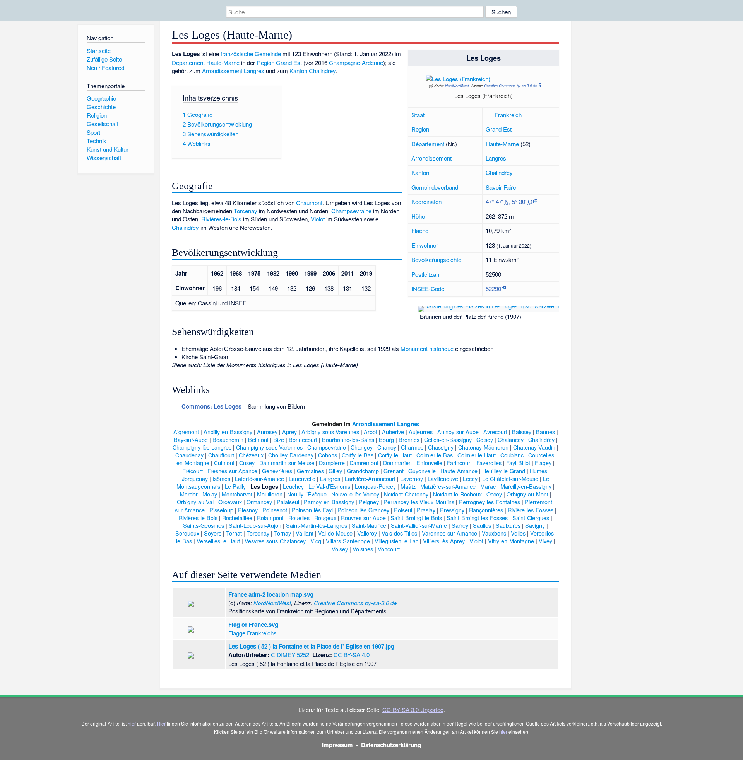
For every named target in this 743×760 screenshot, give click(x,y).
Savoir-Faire (501, 187)
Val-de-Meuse (335, 533)
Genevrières (277, 471)
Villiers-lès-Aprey (444, 541)
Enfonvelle (429, 463)
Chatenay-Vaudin (534, 447)
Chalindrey (499, 172)
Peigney (369, 502)
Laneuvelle (302, 478)
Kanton (420, 172)
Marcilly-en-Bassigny (525, 486)
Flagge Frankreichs (252, 633)
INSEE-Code (427, 288)
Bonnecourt (303, 439)
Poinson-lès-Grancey (363, 510)
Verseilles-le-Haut (218, 541)
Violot (318, 219)
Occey (494, 494)
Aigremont (186, 432)
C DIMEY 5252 (290, 654)
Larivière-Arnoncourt (370, 478)
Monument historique (427, 348)
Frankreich (508, 115)
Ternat (234, 533)
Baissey (521, 432)
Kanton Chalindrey (312, 71)
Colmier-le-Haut (476, 455)
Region (420, 129)
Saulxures (508, 525)
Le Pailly (235, 486)
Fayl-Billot (518, 463)
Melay (209, 494)
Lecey (470, 478)
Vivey (545, 541)
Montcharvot (237, 494)
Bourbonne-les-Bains (348, 439)
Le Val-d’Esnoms (329, 486)
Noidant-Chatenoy (406, 494)
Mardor (189, 494)
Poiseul (403, 510)
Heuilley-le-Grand (503, 471)
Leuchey (293, 486)
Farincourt (459, 463)
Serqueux (187, 533)
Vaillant (304, 533)
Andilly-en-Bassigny (228, 432)
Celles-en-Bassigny (448, 439)
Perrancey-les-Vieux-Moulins (418, 502)
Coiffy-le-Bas (357, 455)
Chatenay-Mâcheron (483, 447)
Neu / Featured (105, 67)
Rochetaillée (237, 518)
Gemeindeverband (434, 187)
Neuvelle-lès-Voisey (355, 494)
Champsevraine (351, 211)
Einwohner (424, 245)
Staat (418, 115)
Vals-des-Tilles (399, 533)
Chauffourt (221, 455)
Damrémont (363, 463)
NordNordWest (457, 85)
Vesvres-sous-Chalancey (275, 541)
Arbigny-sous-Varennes (330, 432)
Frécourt (192, 471)
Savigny (535, 525)
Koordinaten (426, 201)
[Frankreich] (489, 115)
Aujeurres (421, 432)
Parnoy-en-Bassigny (329, 502)
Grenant (393, 471)
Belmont (258, 439)
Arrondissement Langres (233, 71)
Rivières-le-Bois (221, 219)
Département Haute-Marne (206, 62)
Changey (362, 447)
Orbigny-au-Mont (527, 494)
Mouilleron (269, 494)
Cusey (247, 463)
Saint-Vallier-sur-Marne (419, 525)
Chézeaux (251, 455)
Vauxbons (494, 533)
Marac (488, 486)
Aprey (289, 432)
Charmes (412, 447)
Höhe (418, 216)
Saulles (482, 525)
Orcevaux (230, 502)
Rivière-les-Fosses (530, 510)
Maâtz (408, 486)
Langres (496, 158)
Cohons (327, 455)
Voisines (363, 549)
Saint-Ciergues (530, 518)
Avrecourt (495, 432)
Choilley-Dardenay (290, 455)
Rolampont (270, 518)
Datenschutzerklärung (391, 745)
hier (132, 723)
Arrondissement (431, 158)
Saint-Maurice (369, 525)
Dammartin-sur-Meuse (286, 463)
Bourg (386, 439)
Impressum (337, 745)
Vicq (315, 541)
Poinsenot (274, 510)
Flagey (543, 463)
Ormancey (259, 502)
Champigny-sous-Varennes (269, 447)
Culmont (224, 463)
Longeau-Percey (375, 486)
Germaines (310, 471)
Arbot (370, 432)
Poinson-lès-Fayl (312, 510)
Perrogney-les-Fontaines (489, 502)
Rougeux (325, 518)
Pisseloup (221, 510)
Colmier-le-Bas (434, 455)
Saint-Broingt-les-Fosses (477, 518)
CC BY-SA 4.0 (352, 654)
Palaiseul (288, 502)
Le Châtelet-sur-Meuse (510, 478)
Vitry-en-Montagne (511, 541)
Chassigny (441, 447)
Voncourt (389, 549)
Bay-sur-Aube (191, 439)
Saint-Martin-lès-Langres (316, 525)
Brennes (409, 439)
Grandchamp (363, 471)
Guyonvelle (422, 471)
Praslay (426, 510)
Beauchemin (227, 439)
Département (427, 144)
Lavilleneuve (443, 478)
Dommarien (397, 463)
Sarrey (460, 525)
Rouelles (299, 518)
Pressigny (452, 510)
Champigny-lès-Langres (202, 447)
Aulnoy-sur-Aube (458, 432)
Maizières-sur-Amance (448, 486)
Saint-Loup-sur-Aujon (255, 525)
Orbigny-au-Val (195, 502)
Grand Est (499, 129)
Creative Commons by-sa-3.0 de (510, 85)
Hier (161, 723)
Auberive (393, 432)
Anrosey (267, 432)
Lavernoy (411, 478)
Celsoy (484, 439)
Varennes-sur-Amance (449, 533)
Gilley (335, 471)
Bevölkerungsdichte (436, 259)
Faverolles (489, 463)
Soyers (212, 533)
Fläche (419, 230)
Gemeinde (268, 54)
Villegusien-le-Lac (396, 541)
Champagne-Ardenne (356, 62)
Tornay (282, 533)
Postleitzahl (425, 274)
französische (237, 54)
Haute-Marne (502, 144)
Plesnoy (248, 510)
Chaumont (309, 203)
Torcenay (245, 211)
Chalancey (511, 439)
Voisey (340, 549)
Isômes (221, 478)
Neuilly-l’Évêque (307, 494)
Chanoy (386, 447)
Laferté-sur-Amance (259, 478)
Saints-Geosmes (203, 525)
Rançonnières (486, 510)
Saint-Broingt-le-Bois (416, 518)
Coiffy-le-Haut (395, 455)
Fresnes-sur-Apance (232, 471)
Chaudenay (189, 455)
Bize (278, 439)
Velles (518, 533)
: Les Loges (211, 406)
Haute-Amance (459, 471)
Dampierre (332, 463)
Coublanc (512, 455)
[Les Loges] (515, 80)
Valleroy (367, 533)
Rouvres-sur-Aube (363, 518)
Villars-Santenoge (348, 541)
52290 (493, 288)
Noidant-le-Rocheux (457, 494)
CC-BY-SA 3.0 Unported (412, 709)
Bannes (545, 432)
